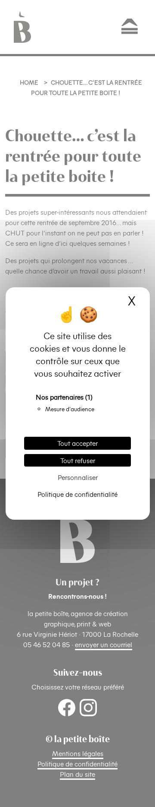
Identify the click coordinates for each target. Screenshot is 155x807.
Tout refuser (77, 460)
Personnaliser (78, 477)
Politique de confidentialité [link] (77, 494)
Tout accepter (77, 443)
